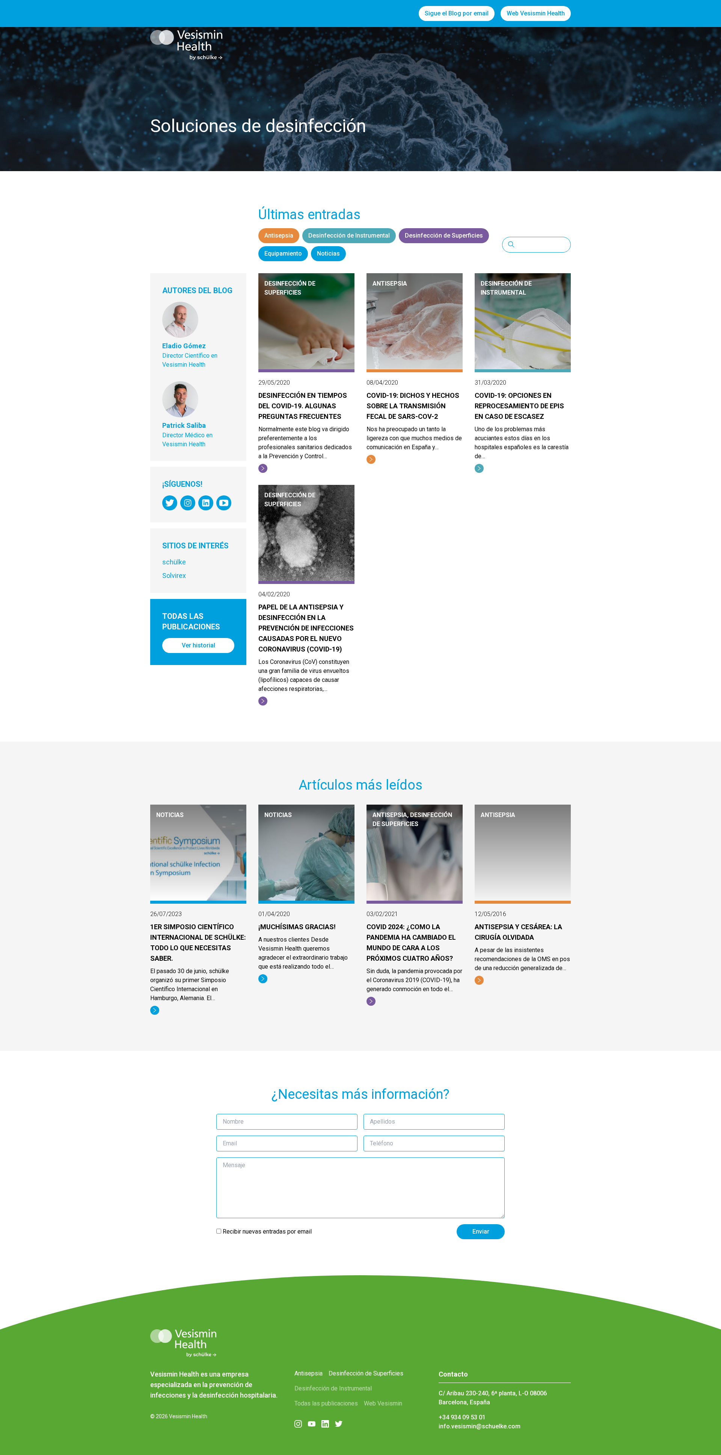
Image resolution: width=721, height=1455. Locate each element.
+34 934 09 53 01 (462, 1417)
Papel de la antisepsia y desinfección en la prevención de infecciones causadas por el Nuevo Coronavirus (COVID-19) (306, 628)
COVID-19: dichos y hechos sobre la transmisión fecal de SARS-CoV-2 (413, 405)
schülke (174, 562)
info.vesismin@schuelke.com (479, 1426)
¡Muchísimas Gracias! (297, 927)
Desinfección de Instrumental (349, 235)
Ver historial (198, 645)
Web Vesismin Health (536, 13)
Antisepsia (278, 235)
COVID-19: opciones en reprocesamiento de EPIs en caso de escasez (519, 405)
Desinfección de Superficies (444, 235)
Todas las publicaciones (326, 1403)
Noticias (328, 253)
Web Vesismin (383, 1403)
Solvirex (174, 575)
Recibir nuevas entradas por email (266, 1231)
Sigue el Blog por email (457, 13)
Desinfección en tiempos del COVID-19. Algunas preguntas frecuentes (302, 405)
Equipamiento (283, 253)
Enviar (480, 1231)
